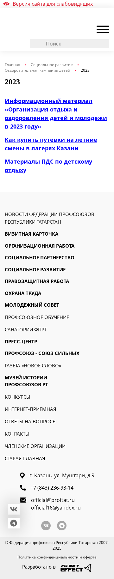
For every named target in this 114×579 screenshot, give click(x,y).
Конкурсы (17, 397)
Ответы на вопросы (31, 421)
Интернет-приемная (30, 409)
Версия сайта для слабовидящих (53, 3)
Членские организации (35, 446)
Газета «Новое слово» (33, 365)
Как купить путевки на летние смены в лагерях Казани (51, 144)
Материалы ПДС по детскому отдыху (48, 166)
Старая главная (25, 458)
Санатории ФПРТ (26, 329)
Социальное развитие (52, 64)
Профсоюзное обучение (37, 317)
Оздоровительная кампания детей (37, 70)
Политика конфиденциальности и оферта (57, 557)
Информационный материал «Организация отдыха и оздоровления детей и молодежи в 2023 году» (56, 113)
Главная (12, 64)
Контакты (17, 434)
